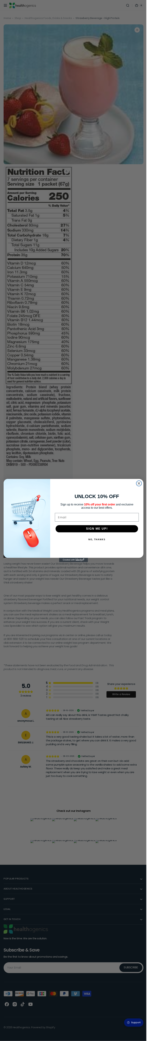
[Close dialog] (137, 483)
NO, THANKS (95, 539)
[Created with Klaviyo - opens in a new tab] (72, 560)
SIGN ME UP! (95, 528)
